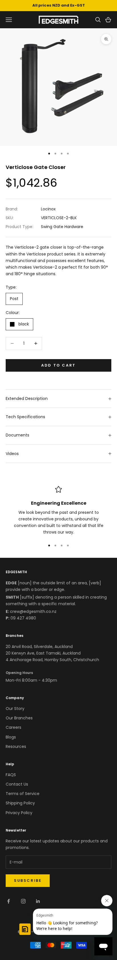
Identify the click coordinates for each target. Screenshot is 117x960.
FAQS (11, 775)
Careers (13, 727)
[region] (58, 511)
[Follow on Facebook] (8, 901)
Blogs (11, 737)
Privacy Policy (19, 813)
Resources (16, 746)
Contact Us (17, 784)
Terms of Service (22, 793)
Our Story (15, 708)
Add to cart (58, 365)
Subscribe (27, 880)
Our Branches (19, 718)
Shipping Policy (20, 803)
